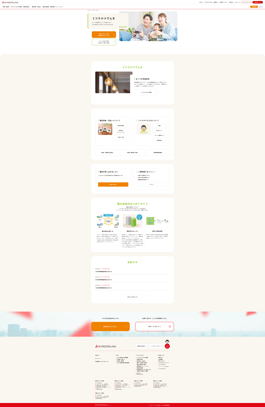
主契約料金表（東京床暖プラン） (102, 385)
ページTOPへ (167, 347)
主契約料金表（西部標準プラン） (160, 385)
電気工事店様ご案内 (132, 152)
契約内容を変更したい (143, 179)
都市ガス (216, 2)
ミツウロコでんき (208, 2)
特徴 (159, 125)
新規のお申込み (113, 184)
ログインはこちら (104, 42)
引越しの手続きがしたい (144, 175)
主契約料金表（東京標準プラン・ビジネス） (103, 388)
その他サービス (223, 2)
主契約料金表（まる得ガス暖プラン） (123, 385)
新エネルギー (162, 361)
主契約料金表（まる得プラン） (122, 386)
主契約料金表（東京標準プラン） (102, 386)
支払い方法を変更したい (144, 177)
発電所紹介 (159, 140)
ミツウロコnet (162, 368)
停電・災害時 (6, 6)
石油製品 (161, 359)
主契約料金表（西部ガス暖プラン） (161, 386)
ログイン (261, 6)
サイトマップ (151, 405)
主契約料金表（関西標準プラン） (141, 385)
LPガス (201, 2)
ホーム (89, 10)
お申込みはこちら (104, 34)
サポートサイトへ (154, 326)
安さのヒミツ (159, 130)
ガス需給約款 (99, 382)
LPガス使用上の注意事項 (122, 357)
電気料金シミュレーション (56, 6)
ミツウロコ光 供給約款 (164, 366)
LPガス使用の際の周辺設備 (123, 362)
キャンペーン (238, 2)
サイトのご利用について (158, 405)
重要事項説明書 (158, 152)
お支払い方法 (121, 137)
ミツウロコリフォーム (164, 362)
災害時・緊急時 (120, 361)
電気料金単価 (121, 125)
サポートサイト (246, 2)
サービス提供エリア (159, 135)
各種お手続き (26, 6)
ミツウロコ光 (162, 364)
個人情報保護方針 (166, 405)
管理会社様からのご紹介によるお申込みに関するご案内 (144, 370)
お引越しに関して (121, 359)
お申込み (254, 6)
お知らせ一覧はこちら (132, 297)
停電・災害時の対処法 (107, 152)
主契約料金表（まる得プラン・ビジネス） (123, 388)
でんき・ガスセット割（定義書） (102, 396)
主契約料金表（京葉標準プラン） (102, 397)
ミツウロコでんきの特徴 (16, 6)
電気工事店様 (46, 6)
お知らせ (231, 2)
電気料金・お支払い (36, 6)
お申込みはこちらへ (110, 326)
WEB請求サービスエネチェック (102, 361)
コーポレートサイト (155, 346)
